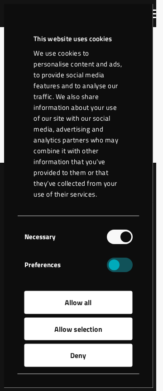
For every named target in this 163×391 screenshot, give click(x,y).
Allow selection (78, 328)
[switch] (119, 265)
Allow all (78, 302)
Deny (78, 355)
